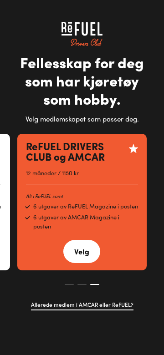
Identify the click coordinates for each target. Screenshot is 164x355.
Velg (81, 251)
